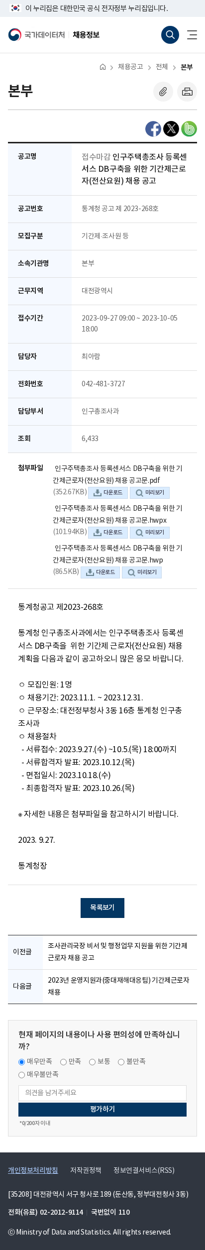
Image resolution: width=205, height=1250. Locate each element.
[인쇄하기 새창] (187, 92)
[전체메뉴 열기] (188, 35)
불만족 (135, 1062)
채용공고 (130, 67)
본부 (187, 67)
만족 (75, 1062)
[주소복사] (163, 92)
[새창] (153, 129)
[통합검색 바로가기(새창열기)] (170, 35)
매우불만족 (42, 1075)
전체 (162, 67)
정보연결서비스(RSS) (143, 1171)
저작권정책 (86, 1171)
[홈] (102, 66)
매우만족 (39, 1062)
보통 (104, 1062)
